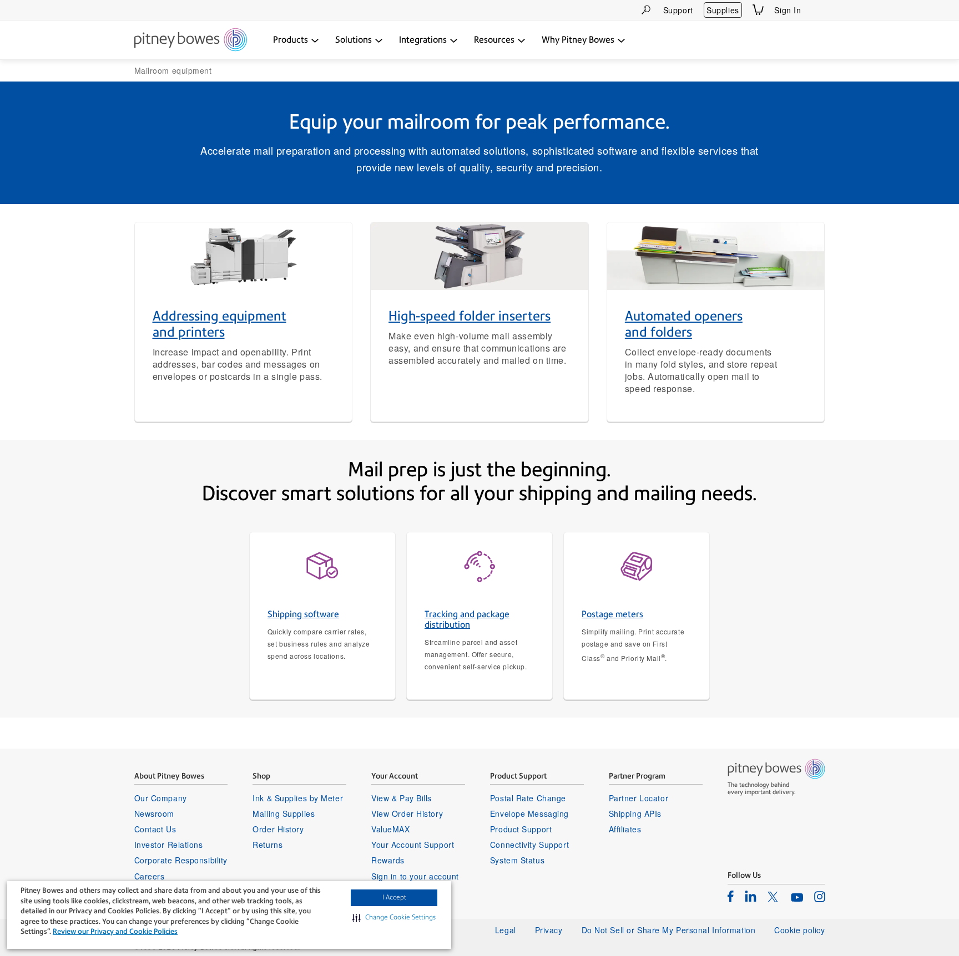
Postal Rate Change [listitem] (528, 798)
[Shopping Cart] (758, 10)
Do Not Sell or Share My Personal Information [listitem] (669, 929)
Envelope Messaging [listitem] (529, 813)
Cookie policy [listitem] (799, 929)
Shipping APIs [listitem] (635, 813)
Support (678, 10)
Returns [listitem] (267, 845)
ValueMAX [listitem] (390, 829)
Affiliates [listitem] (625, 829)
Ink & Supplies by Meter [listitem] (298, 798)
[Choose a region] (818, 10)
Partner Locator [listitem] (638, 798)
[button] (394, 918)
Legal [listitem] (505, 929)
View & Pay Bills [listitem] (401, 798)
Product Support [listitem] (521, 829)
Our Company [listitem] (160, 798)
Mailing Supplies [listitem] (284, 813)
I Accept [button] (394, 897)
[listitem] (731, 896)
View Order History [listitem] (407, 813)
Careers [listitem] (149, 876)
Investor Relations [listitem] (168, 845)
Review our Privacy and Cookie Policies (115, 931)
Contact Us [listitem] (155, 829)
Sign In (787, 10)
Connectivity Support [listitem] (529, 845)
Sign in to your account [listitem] (415, 876)
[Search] (646, 10)
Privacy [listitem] (549, 929)
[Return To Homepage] (190, 40)
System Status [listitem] (517, 860)
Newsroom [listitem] (154, 813)
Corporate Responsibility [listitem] (181, 860)
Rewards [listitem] (388, 860)
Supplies (722, 10)
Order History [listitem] (278, 829)
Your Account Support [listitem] (412, 845)
